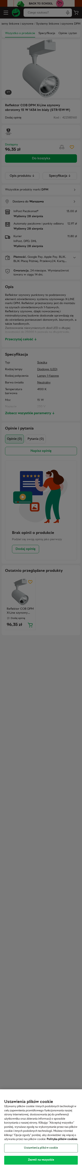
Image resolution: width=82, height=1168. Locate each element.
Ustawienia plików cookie (41, 1148)
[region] (41, 1128)
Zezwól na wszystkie (41, 1160)
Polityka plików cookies (62, 1139)
